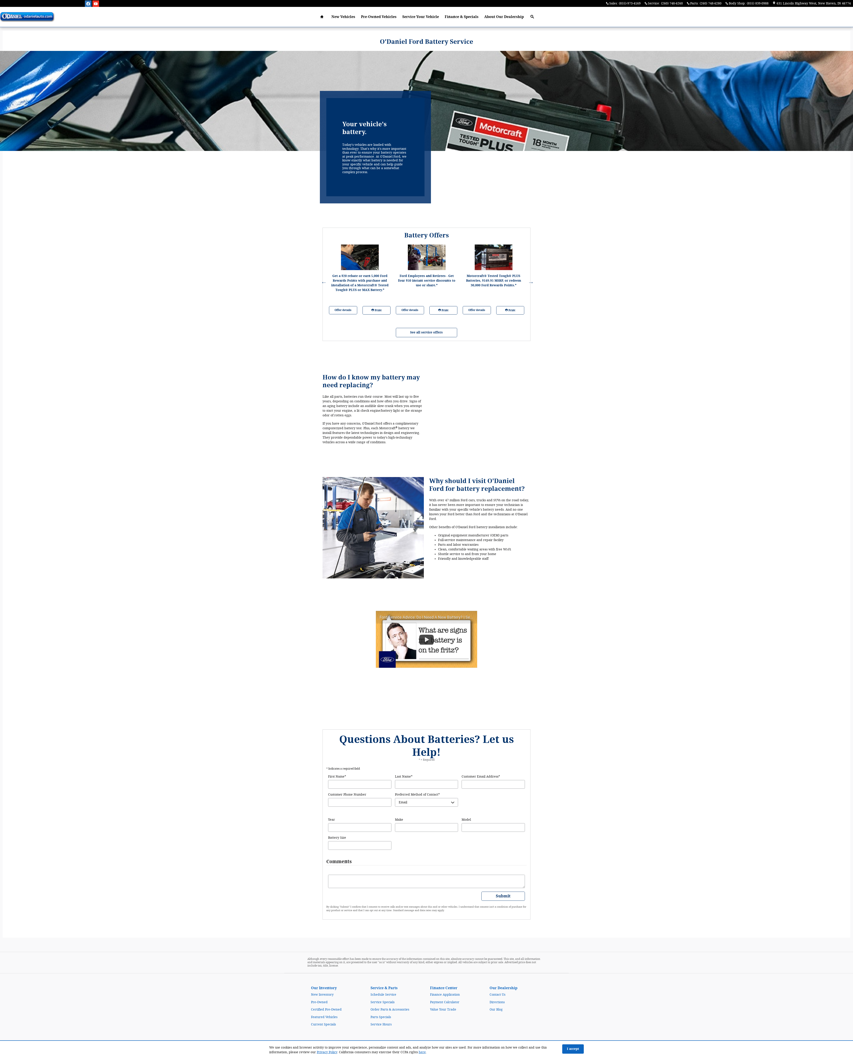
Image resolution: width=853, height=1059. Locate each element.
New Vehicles (343, 17)
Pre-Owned (319, 1002)
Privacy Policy (327, 1052)
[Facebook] (88, 3)
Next (530, 281)
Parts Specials (381, 1017)
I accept (573, 1049)
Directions (497, 1002)
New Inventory (322, 995)
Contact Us (497, 995)
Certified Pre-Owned (326, 1009)
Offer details (343, 310)
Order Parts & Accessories (390, 1009)
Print (378, 310)
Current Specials (323, 1024)
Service (420, 17)
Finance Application (445, 995)
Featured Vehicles (324, 1017)
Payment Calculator (444, 1002)
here (422, 1052)
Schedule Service (383, 995)
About (504, 17)
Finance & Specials (461, 17)
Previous (323, 281)
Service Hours (381, 1024)
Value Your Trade (443, 1009)
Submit (503, 896)
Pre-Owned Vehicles (379, 17)
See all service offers (426, 332)
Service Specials (383, 1002)
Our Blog (496, 1009)
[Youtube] (95, 3)
